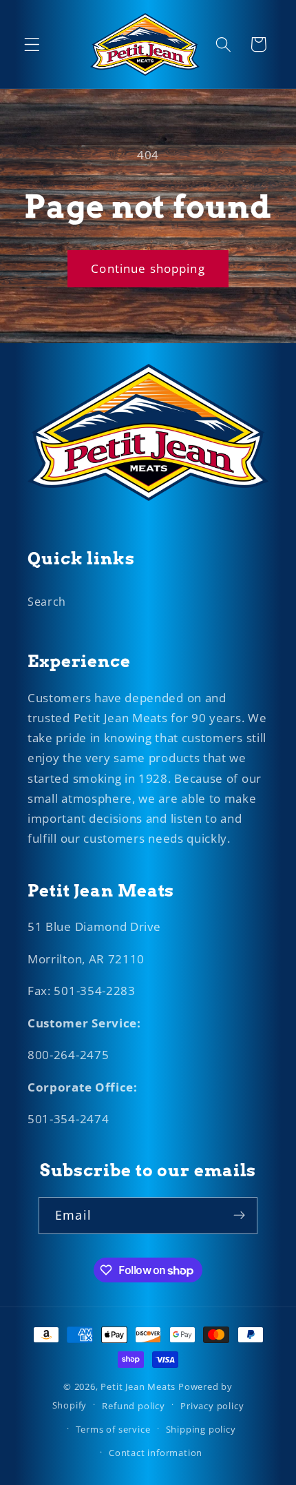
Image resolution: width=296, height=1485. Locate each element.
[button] (32, 44)
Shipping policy (201, 1429)
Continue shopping (148, 268)
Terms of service (113, 1429)
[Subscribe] (239, 1215)
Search (47, 601)
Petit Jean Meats (138, 1386)
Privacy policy (212, 1406)
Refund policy (133, 1406)
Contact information (155, 1452)
